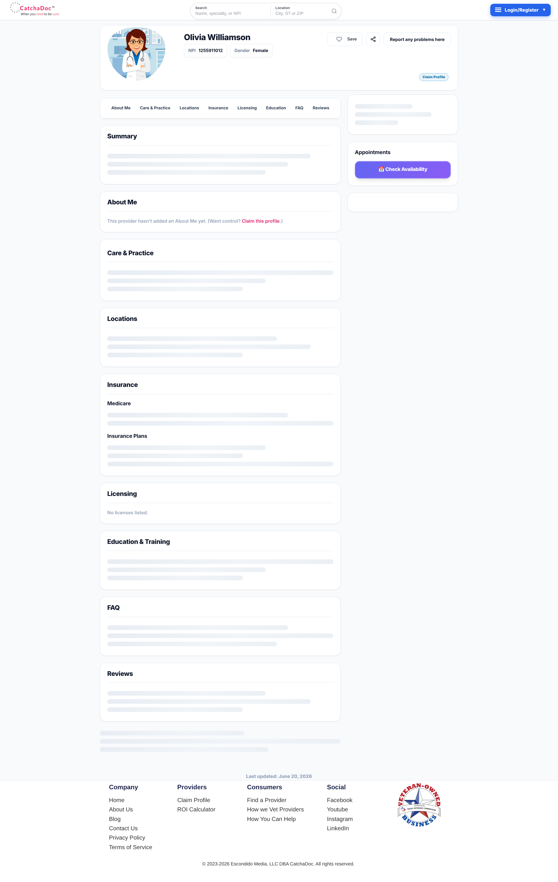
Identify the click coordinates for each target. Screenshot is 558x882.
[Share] (414, 39)
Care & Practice (155, 108)
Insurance (218, 108)
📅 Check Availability (403, 169)
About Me (120, 108)
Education (276, 108)
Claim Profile (434, 77)
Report (437, 39)
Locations (189, 108)
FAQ (299, 108)
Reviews (321, 108)
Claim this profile (261, 221)
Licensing (247, 108)
